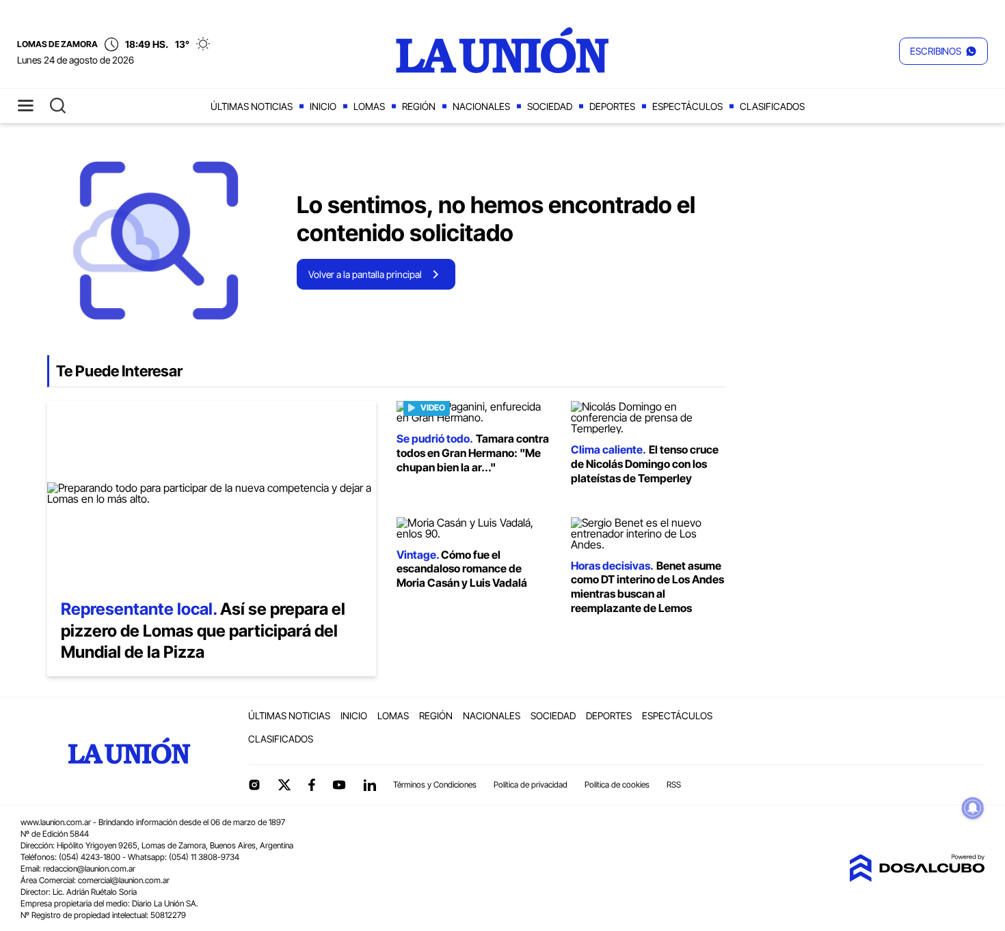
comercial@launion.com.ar (124, 880)
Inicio (323, 106)
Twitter (284, 784)
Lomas (369, 106)
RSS (674, 784)
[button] (943, 51)
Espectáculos (687, 106)
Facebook (311, 785)
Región (419, 106)
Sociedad (549, 106)
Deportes (612, 106)
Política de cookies (617, 784)
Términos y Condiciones (435, 784)
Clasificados (772, 106)
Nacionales (481, 106)
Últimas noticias (252, 106)
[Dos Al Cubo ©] (916, 878)
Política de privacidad (530, 784)
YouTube (339, 785)
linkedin (369, 785)
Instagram (254, 785)
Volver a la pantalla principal (365, 274)
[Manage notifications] (973, 808)
